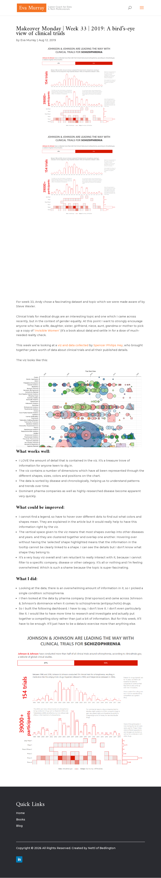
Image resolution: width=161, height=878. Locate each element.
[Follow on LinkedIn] (19, 859)
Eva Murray (28, 40)
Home (20, 813)
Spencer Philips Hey (108, 345)
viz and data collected (73, 345)
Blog (19, 826)
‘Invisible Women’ (46, 330)
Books (20, 819)
